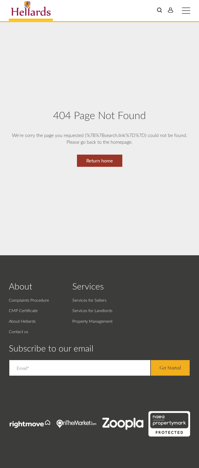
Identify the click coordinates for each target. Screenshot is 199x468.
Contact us (18, 332)
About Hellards (22, 321)
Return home (99, 161)
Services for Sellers (89, 300)
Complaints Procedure (29, 300)
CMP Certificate (23, 311)
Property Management (92, 321)
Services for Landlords (92, 311)
